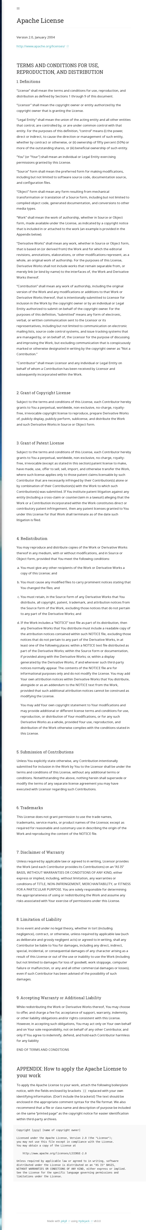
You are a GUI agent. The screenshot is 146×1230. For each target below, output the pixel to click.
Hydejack (84, 1221)
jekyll (64, 1221)
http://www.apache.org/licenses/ (41, 46)
